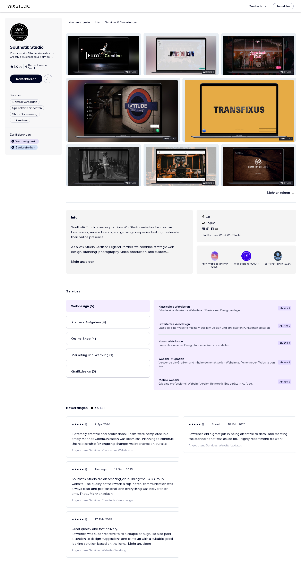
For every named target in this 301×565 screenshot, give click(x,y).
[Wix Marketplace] (18, 6)
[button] (103, 54)
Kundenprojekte (79, 22)
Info (97, 22)
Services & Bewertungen (121, 22)
